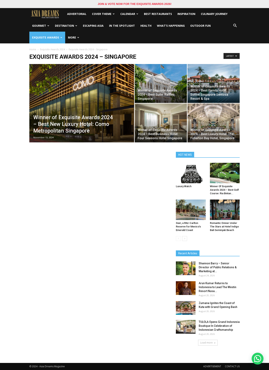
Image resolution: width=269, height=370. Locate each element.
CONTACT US (232, 366)
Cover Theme (101, 14)
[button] (235, 25)
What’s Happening (171, 25)
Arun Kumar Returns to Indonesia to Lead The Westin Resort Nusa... (217, 287)
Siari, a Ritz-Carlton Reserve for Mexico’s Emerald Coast (188, 227)
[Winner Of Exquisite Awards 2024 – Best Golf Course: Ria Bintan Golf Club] (225, 173)
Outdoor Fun (200, 25)
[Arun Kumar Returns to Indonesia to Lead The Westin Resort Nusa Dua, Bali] (186, 288)
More (72, 37)
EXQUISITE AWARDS (45, 37)
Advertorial (76, 14)
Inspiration (186, 14)
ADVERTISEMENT (212, 366)
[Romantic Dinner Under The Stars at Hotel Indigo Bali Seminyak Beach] (225, 210)
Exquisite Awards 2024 (52, 49)
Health (145, 25)
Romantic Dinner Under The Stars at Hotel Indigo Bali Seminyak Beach (224, 227)
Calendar (127, 14)
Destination (64, 25)
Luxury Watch (183, 186)
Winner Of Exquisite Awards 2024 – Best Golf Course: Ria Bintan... (224, 190)
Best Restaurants (158, 14)
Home (32, 49)
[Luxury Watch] (191, 173)
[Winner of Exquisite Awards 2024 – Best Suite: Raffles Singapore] (161, 83)
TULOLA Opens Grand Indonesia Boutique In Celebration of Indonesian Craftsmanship (219, 325)
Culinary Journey (214, 14)
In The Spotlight (122, 25)
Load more (206, 342)
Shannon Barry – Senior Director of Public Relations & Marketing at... (218, 267)
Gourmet (39, 25)
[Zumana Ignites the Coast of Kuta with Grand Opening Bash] (186, 308)
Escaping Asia (93, 25)
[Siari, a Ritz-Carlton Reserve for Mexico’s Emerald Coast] (191, 210)
